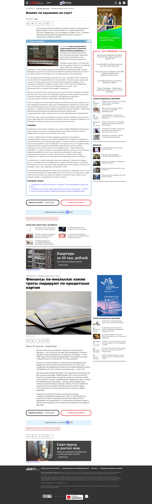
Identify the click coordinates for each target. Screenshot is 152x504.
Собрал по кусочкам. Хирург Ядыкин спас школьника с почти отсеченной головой (114, 343)
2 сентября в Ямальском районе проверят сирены (109, 81)
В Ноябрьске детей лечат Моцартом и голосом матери (77, 228)
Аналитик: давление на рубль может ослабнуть (113, 169)
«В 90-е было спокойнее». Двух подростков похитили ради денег (113, 321)
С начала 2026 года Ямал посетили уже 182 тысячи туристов (109, 65)
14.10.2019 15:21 (30, 8)
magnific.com (30, 336)
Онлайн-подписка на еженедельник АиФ (75, 468)
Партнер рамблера (59, 496)
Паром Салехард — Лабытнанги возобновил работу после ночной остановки (109, 90)
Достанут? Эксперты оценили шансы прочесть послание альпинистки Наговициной (114, 349)
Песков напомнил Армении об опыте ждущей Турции (113, 175)
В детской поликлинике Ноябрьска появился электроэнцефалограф (57, 191)
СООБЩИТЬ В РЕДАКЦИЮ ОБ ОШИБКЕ (111, 468)
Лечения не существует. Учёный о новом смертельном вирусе (112, 136)
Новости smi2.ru (33, 270)
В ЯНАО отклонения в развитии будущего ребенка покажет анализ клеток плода (45, 235)
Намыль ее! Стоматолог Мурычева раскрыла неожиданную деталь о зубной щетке (113, 123)
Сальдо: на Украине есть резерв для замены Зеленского (113, 162)
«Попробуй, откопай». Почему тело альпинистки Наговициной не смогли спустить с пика (113, 130)
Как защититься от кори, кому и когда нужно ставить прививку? (45, 228)
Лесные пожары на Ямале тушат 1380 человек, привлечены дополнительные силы (109, 73)
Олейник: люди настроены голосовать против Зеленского (111, 155)
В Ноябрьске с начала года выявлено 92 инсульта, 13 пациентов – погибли (59, 189)
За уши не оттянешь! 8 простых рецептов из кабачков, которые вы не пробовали (114, 336)
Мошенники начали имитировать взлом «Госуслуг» (112, 148)
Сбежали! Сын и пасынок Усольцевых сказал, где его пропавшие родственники (114, 103)
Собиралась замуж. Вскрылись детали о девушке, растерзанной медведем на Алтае (112, 329)
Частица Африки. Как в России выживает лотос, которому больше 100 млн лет (113, 116)
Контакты (94, 468)
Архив (36, 19)
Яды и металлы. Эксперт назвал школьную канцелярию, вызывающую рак (112, 109)
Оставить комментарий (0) (76, 202)
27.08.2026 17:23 (31, 276)
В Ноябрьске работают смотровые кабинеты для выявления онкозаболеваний (44, 242)
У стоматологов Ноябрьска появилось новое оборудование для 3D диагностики (78, 235)
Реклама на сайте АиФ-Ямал (50, 468)
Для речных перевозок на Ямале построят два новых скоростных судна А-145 (109, 57)
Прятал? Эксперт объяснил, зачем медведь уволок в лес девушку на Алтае (113, 356)
